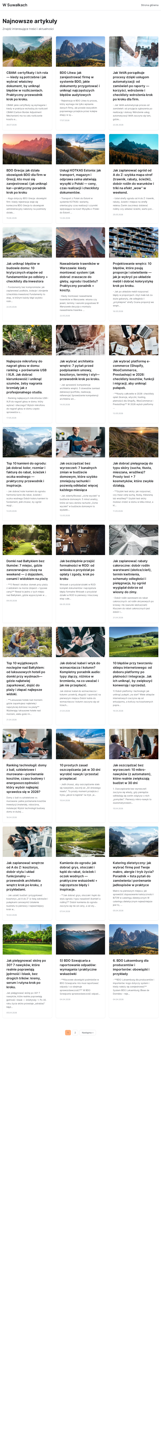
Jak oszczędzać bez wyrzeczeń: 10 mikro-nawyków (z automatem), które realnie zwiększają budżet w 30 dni (132, 774)
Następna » (88, 1032)
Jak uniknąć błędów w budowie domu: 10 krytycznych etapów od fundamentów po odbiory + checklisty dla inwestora (27, 272)
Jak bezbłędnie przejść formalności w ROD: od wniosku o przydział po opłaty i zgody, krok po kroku (77, 570)
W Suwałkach (15, 5)
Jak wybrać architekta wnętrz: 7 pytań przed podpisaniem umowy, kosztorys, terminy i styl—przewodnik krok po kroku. (80, 370)
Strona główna (149, 5)
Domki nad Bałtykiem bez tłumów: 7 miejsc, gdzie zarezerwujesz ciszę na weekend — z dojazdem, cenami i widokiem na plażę (27, 570)
